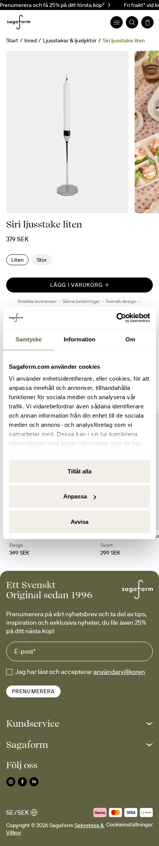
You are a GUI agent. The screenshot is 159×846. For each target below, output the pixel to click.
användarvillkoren (119, 671)
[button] (79, 723)
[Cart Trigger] (147, 22)
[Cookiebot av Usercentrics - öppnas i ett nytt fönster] (116, 318)
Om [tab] (130, 339)
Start (12, 40)
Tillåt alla (79, 471)
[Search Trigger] (132, 22)
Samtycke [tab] (28, 339)
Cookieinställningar (129, 824)
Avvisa (79, 521)
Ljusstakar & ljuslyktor (69, 40)
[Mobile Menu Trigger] (116, 22)
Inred (30, 40)
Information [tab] (79, 339)
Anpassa (75, 496)
